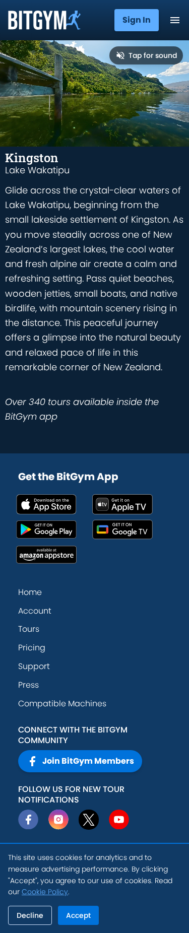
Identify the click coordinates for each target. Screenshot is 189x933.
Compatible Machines (62, 703)
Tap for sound (153, 55)
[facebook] (28, 820)
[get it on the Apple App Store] (54, 504)
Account (34, 611)
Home (30, 592)
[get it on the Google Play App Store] (54, 529)
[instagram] (58, 820)
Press (28, 685)
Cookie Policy (45, 892)
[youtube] (119, 820)
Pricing (31, 647)
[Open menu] (175, 20)
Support (34, 666)
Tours (28, 629)
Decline (30, 915)
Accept (78, 915)
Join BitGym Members (88, 761)
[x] (89, 820)
